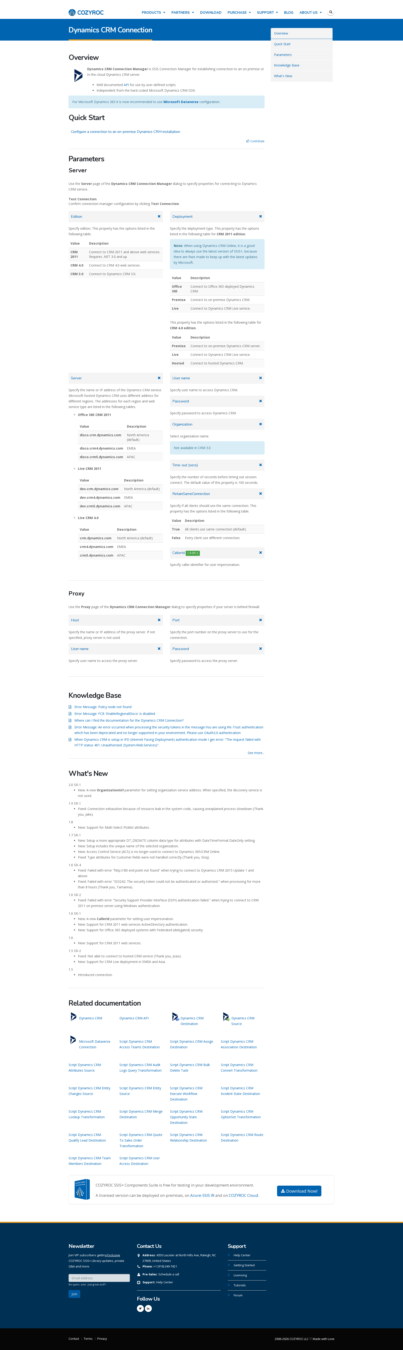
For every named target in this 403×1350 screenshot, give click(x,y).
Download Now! (301, 1191)
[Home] (86, 10)
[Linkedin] (148, 1308)
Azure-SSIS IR (202, 1195)
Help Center (164, 1282)
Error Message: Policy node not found (103, 707)
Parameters (283, 54)
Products (152, 12)
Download (211, 12)
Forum (238, 1295)
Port (176, 620)
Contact (74, 1339)
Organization (182, 424)
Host (75, 620)
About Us (309, 12)
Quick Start (282, 44)
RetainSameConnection (191, 493)
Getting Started (244, 1265)
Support (266, 12)
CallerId (185, 552)
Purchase (238, 12)
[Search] (330, 11)
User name (181, 378)
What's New (283, 76)
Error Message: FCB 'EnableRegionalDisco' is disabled (114, 713)
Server (76, 378)
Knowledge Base (286, 65)
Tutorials (240, 1285)
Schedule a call (168, 1274)
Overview (281, 33)
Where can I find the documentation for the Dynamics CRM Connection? (129, 720)
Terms (88, 1339)
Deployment (182, 216)
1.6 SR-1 (192, 553)
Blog (288, 12)
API (126, 85)
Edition (76, 216)
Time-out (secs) (185, 465)
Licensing (240, 1275)
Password (180, 401)
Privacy (102, 1339)
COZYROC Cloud (243, 1195)
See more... (256, 753)
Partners (181, 12)
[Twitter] (140, 1308)
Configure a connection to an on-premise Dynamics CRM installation (125, 131)
